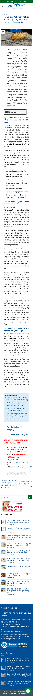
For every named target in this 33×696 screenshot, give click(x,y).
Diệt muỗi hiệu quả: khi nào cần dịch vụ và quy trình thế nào (18, 582)
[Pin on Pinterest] (21, 473)
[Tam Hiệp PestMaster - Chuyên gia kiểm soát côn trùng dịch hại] (16, 6)
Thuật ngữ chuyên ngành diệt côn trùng (18, 567)
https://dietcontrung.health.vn (19, 634)
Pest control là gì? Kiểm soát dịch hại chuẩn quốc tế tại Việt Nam (18, 529)
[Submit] (30, 497)
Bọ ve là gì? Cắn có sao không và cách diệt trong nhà (18, 574)
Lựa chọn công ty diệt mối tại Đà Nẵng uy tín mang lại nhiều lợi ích (17, 416)
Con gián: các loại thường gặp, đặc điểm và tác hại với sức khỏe (19, 552)
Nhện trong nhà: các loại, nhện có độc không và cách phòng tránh (18, 559)
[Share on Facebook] (11, 473)
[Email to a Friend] (18, 473)
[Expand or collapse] (24, 112)
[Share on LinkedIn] (24, 473)
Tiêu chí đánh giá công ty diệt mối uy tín (25, 484)
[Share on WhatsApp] (8, 473)
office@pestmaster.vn (20, 462)
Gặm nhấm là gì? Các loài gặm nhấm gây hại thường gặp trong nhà (18, 590)
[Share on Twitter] (14, 473)
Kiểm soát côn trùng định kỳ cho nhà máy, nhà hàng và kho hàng (18, 521)
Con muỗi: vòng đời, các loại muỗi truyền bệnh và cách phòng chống (19, 536)
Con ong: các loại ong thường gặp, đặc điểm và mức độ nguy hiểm (19, 544)
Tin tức (6, 14)
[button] (2, 6)
